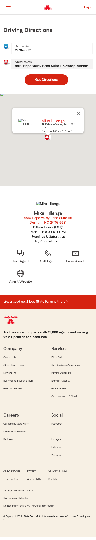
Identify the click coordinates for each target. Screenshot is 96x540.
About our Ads (11, 470)
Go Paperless (59, 388)
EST (58, 227)
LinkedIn (56, 447)
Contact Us (9, 357)
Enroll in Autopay (60, 380)
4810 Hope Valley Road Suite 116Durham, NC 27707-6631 (48, 220)
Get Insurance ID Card (64, 396)
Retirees (8, 439)
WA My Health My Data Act (19, 490)
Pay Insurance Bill (61, 372)
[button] (48, 137)
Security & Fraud (58, 470)
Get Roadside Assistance (65, 365)
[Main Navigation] (8, 7)
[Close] (78, 113)
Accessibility (34, 479)
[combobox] (52, 48)
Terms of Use (11, 479)
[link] (75, 256)
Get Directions (46, 79)
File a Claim (57, 357)
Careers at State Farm (16, 423)
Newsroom (9, 372)
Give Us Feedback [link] (13, 388)
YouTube (56, 455)
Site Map (53, 479)
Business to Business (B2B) (18, 380)
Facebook (56, 423)
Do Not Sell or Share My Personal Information (28, 505)
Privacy (31, 470)
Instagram (57, 439)
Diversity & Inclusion (14, 431)
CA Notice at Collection (16, 498)
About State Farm (13, 365)
